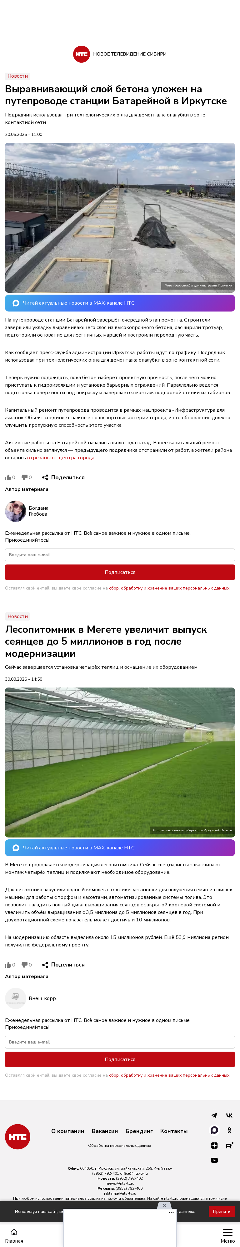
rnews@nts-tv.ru (120, 1183)
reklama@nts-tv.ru (120, 1193)
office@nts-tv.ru (134, 1173)
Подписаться (120, 572)
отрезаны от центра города (60, 457)
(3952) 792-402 (129, 1178)
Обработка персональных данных (119, 1145)
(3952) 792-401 (105, 1173)
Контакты (174, 1131)
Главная (14, 1241)
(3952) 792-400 (129, 1188)
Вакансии (105, 1131)
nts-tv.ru (114, 1198)
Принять (222, 1211)
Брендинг (139, 1131)
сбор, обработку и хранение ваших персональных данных (169, 588)
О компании (67, 1131)
